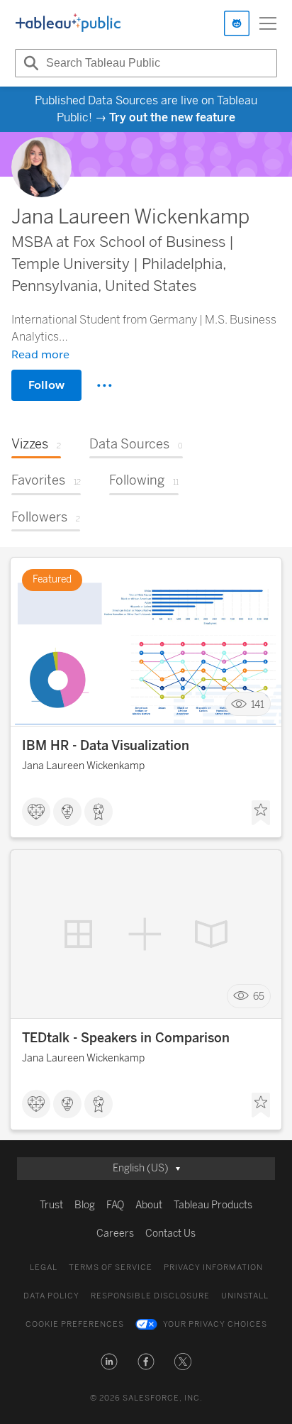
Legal (43, 1267)
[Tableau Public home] (68, 23)
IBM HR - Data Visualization (105, 746)
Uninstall (245, 1296)
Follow (46, 384)
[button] (109, 1361)
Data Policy (51, 1296)
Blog (84, 1205)
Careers (115, 1233)
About (148, 1205)
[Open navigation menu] (268, 23)
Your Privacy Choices (215, 1324)
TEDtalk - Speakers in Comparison (126, 1038)
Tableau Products (213, 1205)
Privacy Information (213, 1267)
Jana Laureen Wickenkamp (83, 766)
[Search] (29, 63)
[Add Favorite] (261, 813)
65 (258, 996)
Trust (51, 1205)
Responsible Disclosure (150, 1296)
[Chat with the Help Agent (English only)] (236, 23)
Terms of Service (110, 1267)
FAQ (115, 1205)
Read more (40, 354)
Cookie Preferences (75, 1324)
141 (257, 704)
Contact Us (170, 1233)
